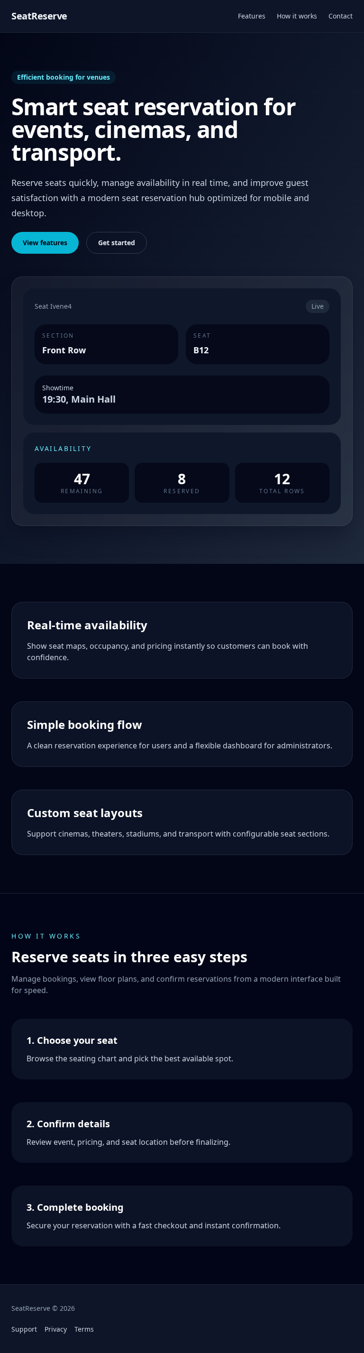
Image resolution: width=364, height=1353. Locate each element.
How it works (297, 15)
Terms (84, 1329)
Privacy (56, 1329)
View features (45, 242)
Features (251, 15)
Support (24, 1329)
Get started (116, 242)
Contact (340, 15)
